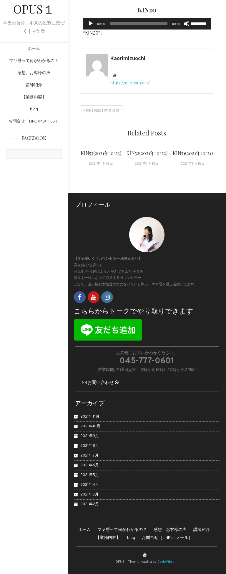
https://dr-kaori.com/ (130, 83)
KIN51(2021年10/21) (193, 153)
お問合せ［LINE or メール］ (34, 121)
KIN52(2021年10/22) (146, 153)
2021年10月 (90, 426)
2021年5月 (89, 475)
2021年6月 (89, 465)
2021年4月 (89, 485)
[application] (147, 24)
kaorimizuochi (127, 58)
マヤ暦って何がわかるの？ (34, 60)
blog (34, 109)
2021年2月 (89, 504)
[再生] (91, 24)
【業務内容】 (33, 97)
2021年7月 (89, 455)
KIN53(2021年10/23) (101, 153)
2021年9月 (89, 436)
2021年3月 (89, 494)
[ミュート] (187, 24)
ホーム (34, 48)
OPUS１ (34, 9)
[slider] (199, 23)
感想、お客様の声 (33, 73)
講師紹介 (34, 85)
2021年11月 (89, 416)
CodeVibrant (167, 562)
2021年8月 (89, 446)
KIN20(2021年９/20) (102, 110)
